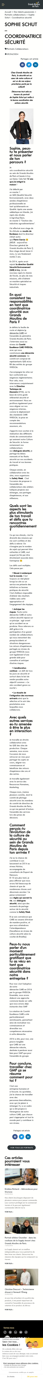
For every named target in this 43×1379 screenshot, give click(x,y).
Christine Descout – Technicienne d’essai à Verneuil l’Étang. (19, 1290)
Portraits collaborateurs (15, 14)
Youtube (20, 1332)
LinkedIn (15, 1332)
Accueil (8, 11)
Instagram (10, 1332)
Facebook (5, 1332)
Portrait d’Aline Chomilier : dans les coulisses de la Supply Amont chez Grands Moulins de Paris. (20, 1240)
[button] (22, 64)
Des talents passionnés (24, 11)
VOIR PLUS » (9, 1212)
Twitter (26, 1332)
